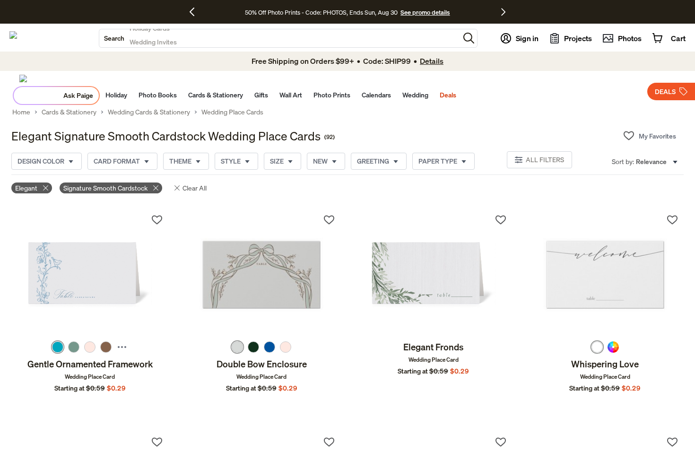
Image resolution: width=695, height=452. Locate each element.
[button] (468, 38)
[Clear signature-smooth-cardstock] (155, 188)
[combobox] (279, 38)
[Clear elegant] (45, 188)
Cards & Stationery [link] (69, 112)
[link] (90, 275)
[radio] (57, 347)
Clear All (194, 187)
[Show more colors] (122, 347)
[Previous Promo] (195, 12)
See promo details (425, 12)
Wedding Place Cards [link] (232, 112)
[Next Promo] (503, 12)
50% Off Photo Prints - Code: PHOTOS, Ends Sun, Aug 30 (321, 12)
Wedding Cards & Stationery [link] (149, 112)
